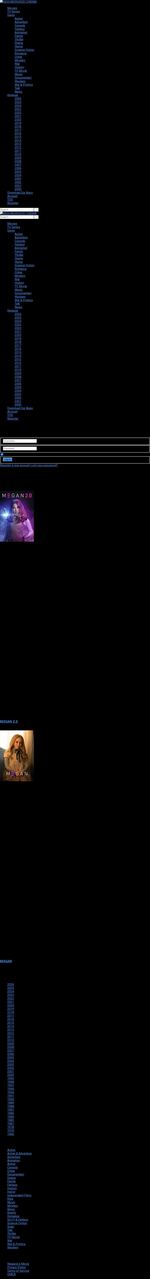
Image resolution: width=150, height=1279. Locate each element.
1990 (10, 1099)
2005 (18, 172)
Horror (19, 46)
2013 (18, 144)
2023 (18, 109)
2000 (18, 189)
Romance (21, 53)
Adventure (21, 22)
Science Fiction (24, 50)
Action (19, 18)
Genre (11, 15)
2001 (18, 185)
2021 (18, 116)
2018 (18, 126)
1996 (10, 1089)
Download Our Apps (20, 192)
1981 (10, 1123)
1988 (10, 1106)
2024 (18, 105)
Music (18, 74)
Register (12, 203)
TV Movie (21, 71)
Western (20, 81)
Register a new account (15, 465)
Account (12, 196)
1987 (10, 1110)
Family (19, 36)
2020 (18, 119)
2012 (18, 147)
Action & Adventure (19, 1153)
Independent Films (19, 1195)
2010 (18, 154)
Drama (19, 43)
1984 (10, 1116)
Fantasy (20, 29)
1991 (10, 1096)
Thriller (19, 39)
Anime (11, 1164)
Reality (11, 1213)
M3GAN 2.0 (9, 722)
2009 (18, 158)
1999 (10, 1078)
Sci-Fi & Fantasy (17, 1219)
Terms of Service (18, 1271)
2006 (18, 168)
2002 (18, 182)
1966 (10, 1134)
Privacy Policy (16, 1267)
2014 (18, 140)
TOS (10, 199)
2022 (18, 112)
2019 (18, 123)
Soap (10, 1226)
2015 (18, 137)
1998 (10, 1082)
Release (12, 95)
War (17, 64)
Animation (21, 32)
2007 (18, 165)
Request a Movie (18, 1264)
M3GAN (6, 961)
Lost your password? (44, 465)
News (18, 91)
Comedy (20, 25)
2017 (18, 130)
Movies (12, 8)
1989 (10, 1103)
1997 (10, 1085)
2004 (18, 175)
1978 (10, 1127)
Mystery (20, 60)
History (19, 67)
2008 (18, 161)
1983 (10, 1120)
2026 (18, 98)
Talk (17, 88)
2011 (18, 151)
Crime (18, 57)
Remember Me (13, 454)
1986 (10, 1113)
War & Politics (24, 84)
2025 (18, 102)
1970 (10, 1130)
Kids (10, 1199)
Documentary (23, 78)
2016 (18, 133)
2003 (18, 178)
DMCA (11, 1274)
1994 (10, 1092)
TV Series (13, 11)
